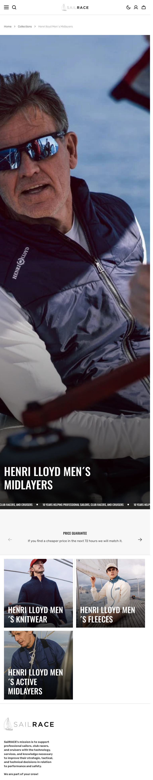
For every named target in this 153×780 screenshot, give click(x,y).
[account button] (135, 7)
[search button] (14, 7)
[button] (128, 7)
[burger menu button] (6, 7)
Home (8, 26)
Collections (25, 26)
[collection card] (38, 593)
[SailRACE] (75, 7)
